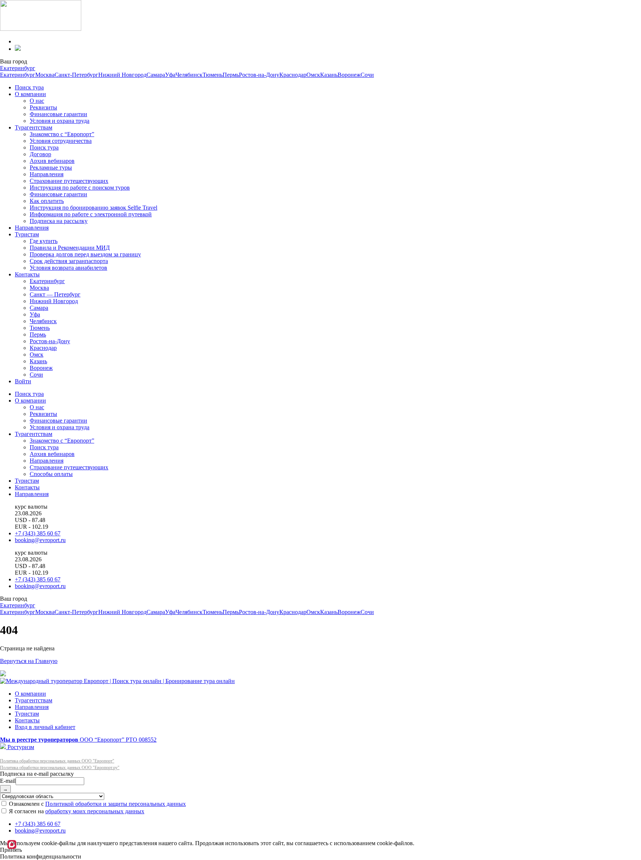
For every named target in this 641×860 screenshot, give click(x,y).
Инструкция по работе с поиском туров (80, 187)
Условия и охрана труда (59, 121)
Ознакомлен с (96, 804)
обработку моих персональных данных (94, 811)
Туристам (27, 234)
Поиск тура (29, 87)
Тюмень (213, 75)
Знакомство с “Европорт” (62, 134)
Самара (156, 75)
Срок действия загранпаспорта (69, 261)
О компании (30, 94)
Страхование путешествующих (69, 181)
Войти (23, 381)
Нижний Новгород (122, 75)
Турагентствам (33, 127)
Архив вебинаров (52, 161)
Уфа (170, 75)
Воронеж (349, 75)
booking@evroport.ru (40, 540)
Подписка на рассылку (59, 221)
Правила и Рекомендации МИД (70, 247)
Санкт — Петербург (55, 294)
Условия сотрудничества (61, 141)
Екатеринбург (17, 68)
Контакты (27, 274)
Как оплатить (47, 201)
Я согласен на (75, 811)
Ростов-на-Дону (259, 75)
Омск (313, 75)
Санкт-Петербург (76, 75)
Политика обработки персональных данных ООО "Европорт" (57, 761)
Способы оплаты (51, 474)
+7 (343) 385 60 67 (37, 533)
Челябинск (189, 75)
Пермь (231, 75)
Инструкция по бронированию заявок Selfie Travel (93, 207)
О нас (37, 101)
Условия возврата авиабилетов (68, 268)
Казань (329, 75)
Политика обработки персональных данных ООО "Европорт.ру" (59, 767)
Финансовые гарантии (58, 114)
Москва (45, 75)
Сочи (367, 75)
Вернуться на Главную (28, 661)
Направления (46, 174)
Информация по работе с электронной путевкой (91, 214)
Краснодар (292, 75)
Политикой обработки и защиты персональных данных (115, 804)
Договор (40, 154)
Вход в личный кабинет (45, 727)
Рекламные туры (51, 167)
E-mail (8, 781)
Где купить (43, 241)
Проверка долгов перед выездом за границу (85, 254)
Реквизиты (43, 107)
